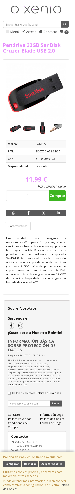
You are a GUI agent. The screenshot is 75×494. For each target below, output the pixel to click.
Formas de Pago (51, 423)
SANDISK (42, 144)
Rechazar (30, 464)
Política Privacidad (19, 419)
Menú (14, 32)
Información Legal (52, 414)
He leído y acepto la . (37, 393)
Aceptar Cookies (51, 464)
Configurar (12, 464)
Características (17, 226)
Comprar (57, 195)
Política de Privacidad (17, 384)
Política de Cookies (52, 419)
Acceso (30, 32)
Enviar (56, 403)
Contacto (50, 32)
